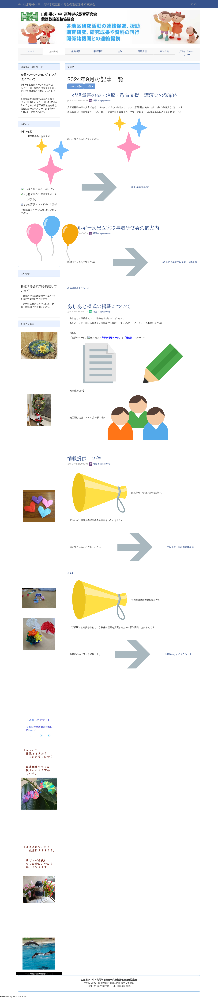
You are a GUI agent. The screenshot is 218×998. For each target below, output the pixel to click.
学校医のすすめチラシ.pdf (178, 654)
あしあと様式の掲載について (99, 305)
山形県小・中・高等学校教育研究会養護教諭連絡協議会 (59, 4)
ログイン (195, 4)
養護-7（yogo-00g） (102, 311)
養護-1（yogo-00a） (102, 100)
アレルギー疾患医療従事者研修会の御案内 (113, 227)
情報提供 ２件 (84, 458)
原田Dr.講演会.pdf (140, 186)
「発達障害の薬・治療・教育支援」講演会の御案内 (122, 94)
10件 (89, 86)
